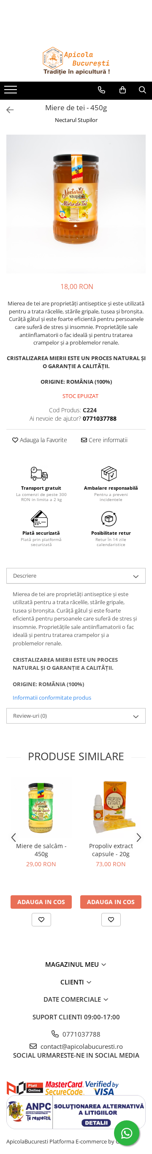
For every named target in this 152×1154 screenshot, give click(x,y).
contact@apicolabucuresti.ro (81, 1046)
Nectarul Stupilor (76, 120)
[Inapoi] (6, 110)
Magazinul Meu (72, 964)
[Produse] (11, 92)
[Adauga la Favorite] (41, 919)
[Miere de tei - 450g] (76, 204)
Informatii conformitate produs (52, 697)
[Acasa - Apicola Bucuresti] (76, 60)
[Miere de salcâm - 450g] (41, 807)
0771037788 (80, 1034)
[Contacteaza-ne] (101, 90)
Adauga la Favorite (42, 440)
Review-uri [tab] (30, 715)
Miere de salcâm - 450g (41, 850)
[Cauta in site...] (142, 90)
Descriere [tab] (24, 575)
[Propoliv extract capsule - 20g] (110, 807)
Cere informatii (107, 440)
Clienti (73, 982)
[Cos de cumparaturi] (123, 90)
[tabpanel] (76, 204)
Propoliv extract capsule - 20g (111, 850)
